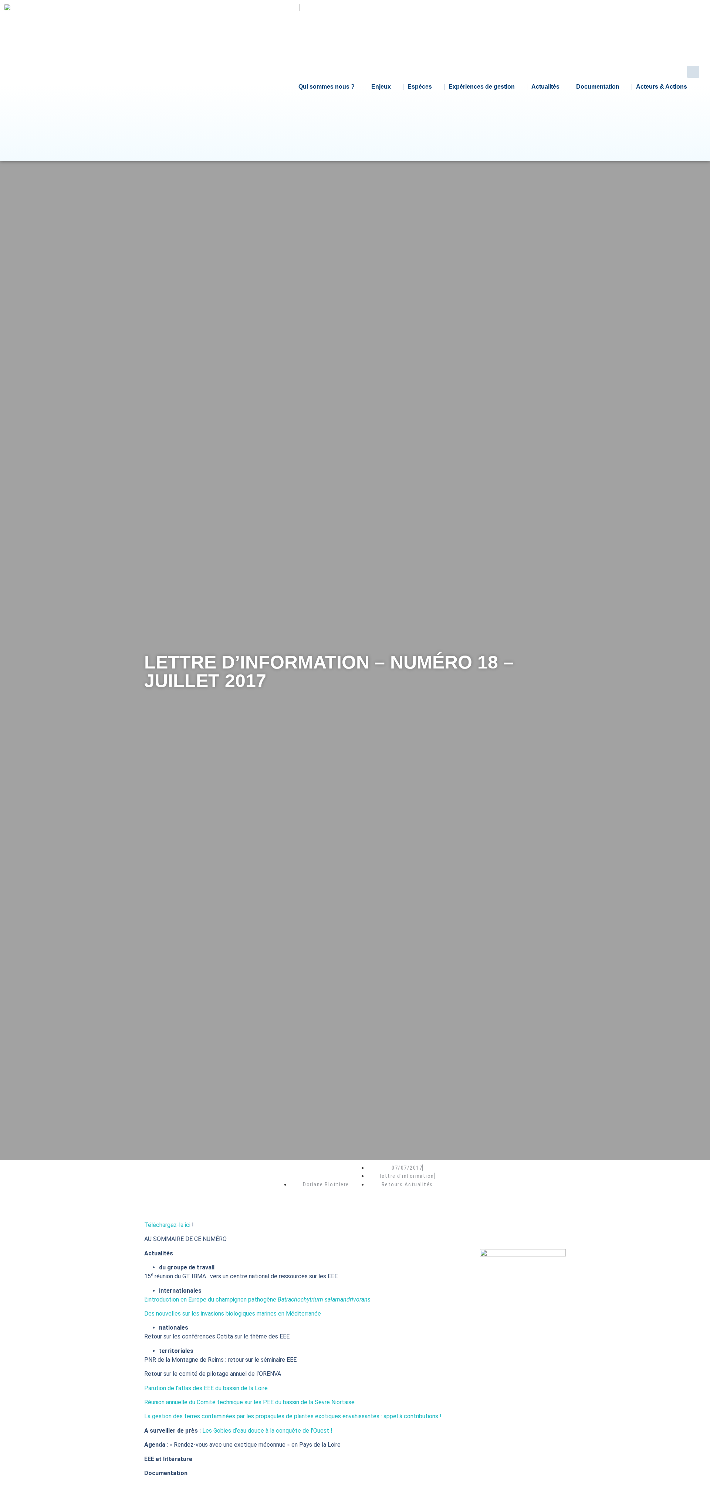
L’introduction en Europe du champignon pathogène (257, 1299)
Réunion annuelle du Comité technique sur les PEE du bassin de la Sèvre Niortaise (249, 1402)
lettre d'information (407, 1176)
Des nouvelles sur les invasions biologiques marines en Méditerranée (232, 1313)
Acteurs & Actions (661, 86)
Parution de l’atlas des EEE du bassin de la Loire (206, 1388)
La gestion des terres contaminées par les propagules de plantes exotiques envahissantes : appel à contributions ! (293, 1416)
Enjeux (381, 86)
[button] (693, 72)
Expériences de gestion (482, 86)
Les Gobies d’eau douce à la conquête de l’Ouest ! (267, 1430)
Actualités (545, 86)
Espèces (420, 86)
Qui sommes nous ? (326, 86)
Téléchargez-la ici (167, 1224)
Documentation (597, 86)
